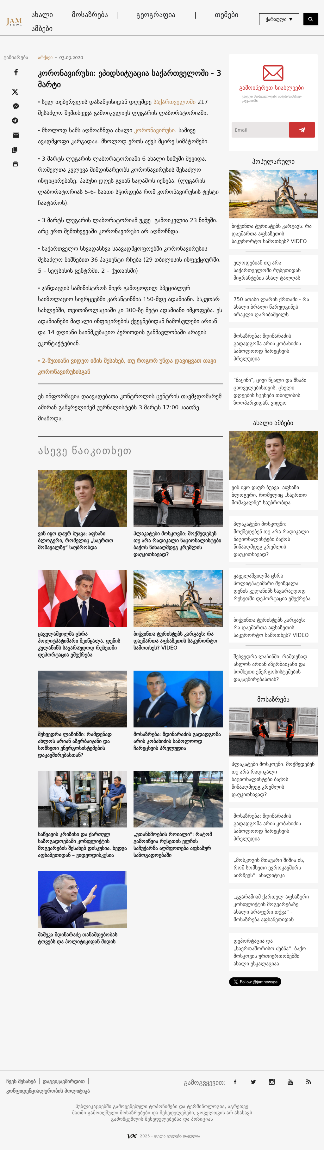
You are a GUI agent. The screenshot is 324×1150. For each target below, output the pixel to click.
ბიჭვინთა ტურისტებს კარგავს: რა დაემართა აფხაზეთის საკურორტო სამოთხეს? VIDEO (175, 640)
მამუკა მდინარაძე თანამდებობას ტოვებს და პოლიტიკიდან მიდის (77, 938)
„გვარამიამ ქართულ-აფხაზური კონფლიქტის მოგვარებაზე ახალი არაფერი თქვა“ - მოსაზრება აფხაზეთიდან (271, 908)
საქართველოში (174, 102)
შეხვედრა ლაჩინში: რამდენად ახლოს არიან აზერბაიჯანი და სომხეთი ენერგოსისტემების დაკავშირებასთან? (75, 744)
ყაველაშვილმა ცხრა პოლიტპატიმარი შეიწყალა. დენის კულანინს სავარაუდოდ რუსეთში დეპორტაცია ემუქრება (79, 644)
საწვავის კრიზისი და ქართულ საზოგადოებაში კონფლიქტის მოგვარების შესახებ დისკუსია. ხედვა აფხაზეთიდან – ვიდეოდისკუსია (82, 844)
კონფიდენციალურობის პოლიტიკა (48, 1091)
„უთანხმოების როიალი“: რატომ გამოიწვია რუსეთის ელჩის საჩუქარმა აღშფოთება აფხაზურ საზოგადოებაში (173, 844)
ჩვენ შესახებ (21, 1081)
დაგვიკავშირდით (64, 1081)
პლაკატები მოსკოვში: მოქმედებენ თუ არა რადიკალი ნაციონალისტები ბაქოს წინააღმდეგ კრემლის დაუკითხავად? (177, 544)
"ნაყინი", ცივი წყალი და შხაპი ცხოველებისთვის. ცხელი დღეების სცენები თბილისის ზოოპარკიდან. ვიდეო (270, 391)
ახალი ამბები (42, 21)
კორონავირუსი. (155, 130)
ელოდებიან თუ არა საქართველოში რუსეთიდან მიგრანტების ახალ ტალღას (267, 270)
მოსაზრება (90, 15)
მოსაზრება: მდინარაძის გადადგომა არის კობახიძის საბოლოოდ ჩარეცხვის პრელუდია (177, 741)
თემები (226, 15)
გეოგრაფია (155, 15)
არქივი (47, 57)
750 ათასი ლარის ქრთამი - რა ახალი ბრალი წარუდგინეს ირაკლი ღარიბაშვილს (271, 307)
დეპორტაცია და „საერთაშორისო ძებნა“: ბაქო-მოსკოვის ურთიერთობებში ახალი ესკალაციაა (271, 952)
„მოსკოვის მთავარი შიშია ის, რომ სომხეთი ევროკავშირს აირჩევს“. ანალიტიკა (269, 868)
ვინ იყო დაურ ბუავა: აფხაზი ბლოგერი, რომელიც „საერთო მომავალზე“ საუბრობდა (75, 540)
